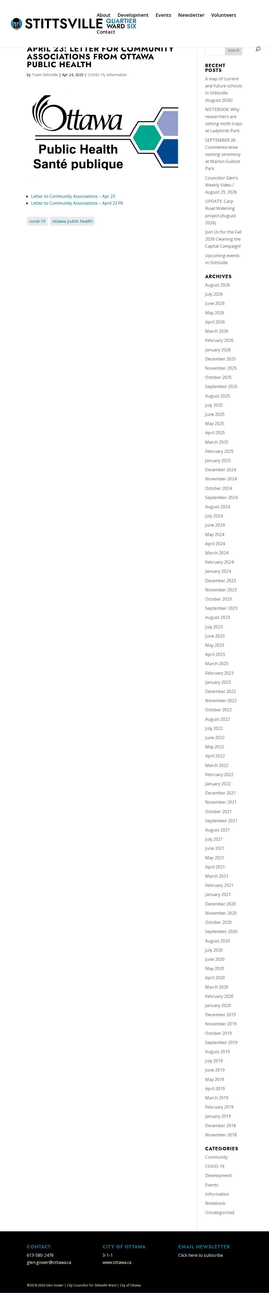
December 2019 (220, 1015)
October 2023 (218, 599)
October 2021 (218, 811)
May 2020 (214, 968)
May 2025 (214, 423)
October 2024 (218, 488)
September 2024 (221, 497)
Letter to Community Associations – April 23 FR (77, 203)
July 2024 (214, 516)
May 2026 (214, 313)
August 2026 (217, 285)
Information (117, 74)
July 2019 (214, 1061)
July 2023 (214, 627)
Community (216, 1157)
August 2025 (217, 396)
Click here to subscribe (200, 1255)
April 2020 (215, 978)
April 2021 (215, 867)
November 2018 (221, 1135)
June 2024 (215, 525)
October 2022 (218, 710)
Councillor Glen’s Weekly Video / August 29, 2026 (221, 185)
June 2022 (215, 737)
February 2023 (219, 673)
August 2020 (217, 941)
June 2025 (215, 414)
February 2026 (219, 340)
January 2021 (218, 894)
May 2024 (214, 534)
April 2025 (215, 433)
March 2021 (216, 876)
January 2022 (218, 784)
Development (133, 15)
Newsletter (191, 15)
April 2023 (215, 654)
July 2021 (214, 839)
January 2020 (218, 1005)
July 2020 (214, 950)
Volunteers (223, 15)
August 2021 (217, 830)
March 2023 (216, 663)
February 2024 (219, 562)
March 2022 (216, 765)
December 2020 (220, 904)
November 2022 (221, 700)
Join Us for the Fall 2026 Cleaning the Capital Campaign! (223, 239)
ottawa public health (72, 221)
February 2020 (219, 996)
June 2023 (215, 636)
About (104, 15)
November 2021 (221, 802)
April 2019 (215, 1088)
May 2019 (214, 1079)
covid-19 (37, 221)
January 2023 (218, 682)
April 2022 (215, 756)
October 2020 (218, 922)
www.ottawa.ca (116, 1262)
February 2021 (219, 885)
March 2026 (216, 331)
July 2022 (214, 728)
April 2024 (215, 544)
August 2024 (217, 507)
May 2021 (214, 858)
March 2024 (216, 553)
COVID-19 (96, 74)
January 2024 (218, 571)
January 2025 (218, 460)
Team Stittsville (45, 74)
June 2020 (215, 959)
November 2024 (221, 479)
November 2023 (221, 590)
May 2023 (214, 645)
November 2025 (221, 368)
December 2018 (220, 1125)
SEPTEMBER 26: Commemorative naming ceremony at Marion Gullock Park (223, 154)
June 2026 (215, 303)
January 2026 (218, 350)
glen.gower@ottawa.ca (49, 1262)
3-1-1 (107, 1255)
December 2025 (220, 359)
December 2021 (220, 793)
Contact (106, 32)
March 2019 (216, 1098)
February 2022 (219, 774)
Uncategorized (219, 1212)
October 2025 (218, 377)
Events (163, 15)
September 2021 (221, 821)
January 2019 (218, 1116)
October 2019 (218, 1033)
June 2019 (215, 1070)
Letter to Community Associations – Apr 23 (73, 196)
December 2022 (220, 691)
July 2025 (214, 405)
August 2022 (217, 719)
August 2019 (217, 1051)
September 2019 (221, 1042)
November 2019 (221, 1024)
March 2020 (216, 987)
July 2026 (214, 294)
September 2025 (221, 386)
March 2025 (216, 442)
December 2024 (220, 470)
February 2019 (219, 1107)
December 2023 (220, 581)
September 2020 (221, 931)
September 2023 (221, 608)
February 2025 (219, 451)
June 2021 (215, 848)
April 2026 (215, 322)
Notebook (215, 1203)
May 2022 (214, 747)
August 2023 (217, 617)
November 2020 (221, 913)
